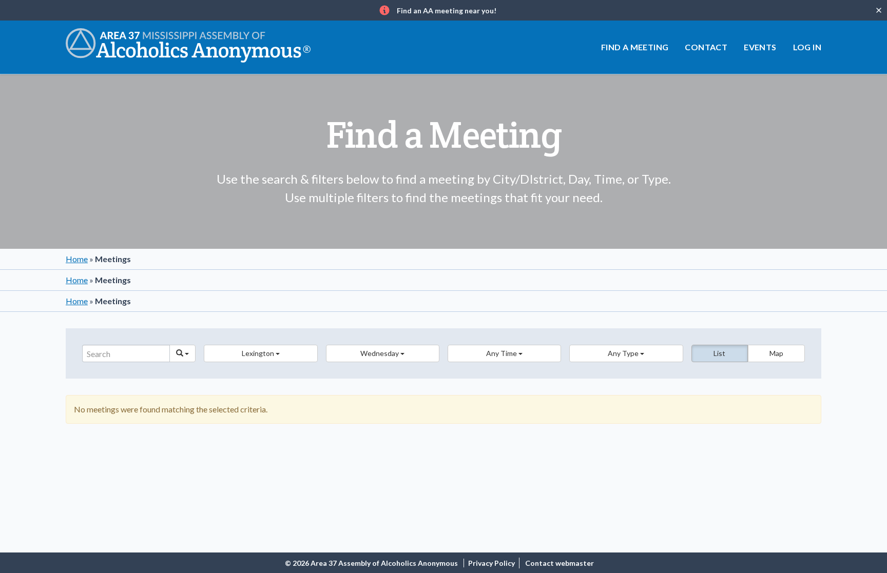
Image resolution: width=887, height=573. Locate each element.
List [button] (719, 353)
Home (77, 259)
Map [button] (776, 353)
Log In (807, 47)
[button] (260, 353)
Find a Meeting (635, 47)
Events (760, 47)
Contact (706, 47)
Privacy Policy (491, 563)
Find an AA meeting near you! (446, 10)
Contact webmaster (559, 563)
